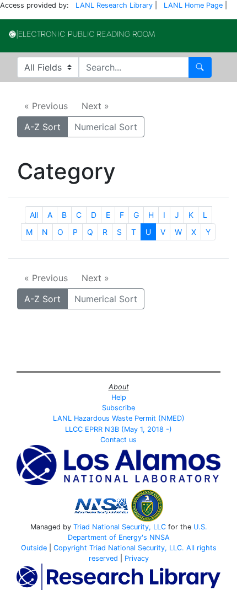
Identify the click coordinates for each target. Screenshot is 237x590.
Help (118, 397)
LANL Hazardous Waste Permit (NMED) (119, 418)
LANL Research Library (114, 5)
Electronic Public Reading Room (82, 34)
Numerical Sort (105, 126)
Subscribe (118, 408)
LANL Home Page (193, 5)
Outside (34, 548)
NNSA (159, 537)
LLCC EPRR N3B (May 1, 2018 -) (118, 429)
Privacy (137, 558)
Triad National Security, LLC (119, 527)
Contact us (118, 440)
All (34, 214)
